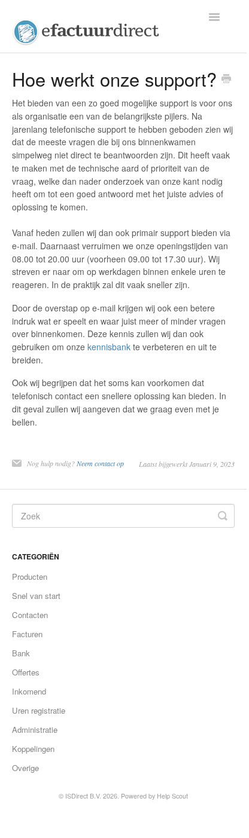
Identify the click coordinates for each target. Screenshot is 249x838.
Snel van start (36, 595)
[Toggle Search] (222, 516)
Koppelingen (33, 748)
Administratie (34, 729)
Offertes (26, 672)
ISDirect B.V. (83, 795)
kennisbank (108, 347)
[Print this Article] (226, 79)
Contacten (30, 614)
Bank (21, 653)
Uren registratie (38, 710)
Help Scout (172, 795)
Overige (25, 767)
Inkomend (29, 691)
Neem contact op (100, 463)
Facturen (27, 634)
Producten (29, 576)
